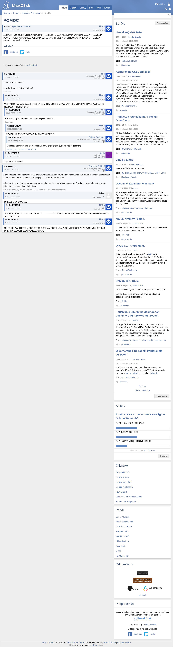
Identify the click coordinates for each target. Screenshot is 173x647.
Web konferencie (129, 106)
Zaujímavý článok (129, 177)
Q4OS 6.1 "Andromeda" (131, 245)
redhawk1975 (137, 164)
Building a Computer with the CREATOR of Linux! (143, 173)
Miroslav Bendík (134, 37)
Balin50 (135, 320)
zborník (154, 373)
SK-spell (142, 595)
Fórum (64, 8)
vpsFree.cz (95, 645)
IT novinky (126, 344)
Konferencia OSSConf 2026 (133, 71)
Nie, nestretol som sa (128, 432)
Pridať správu (162, 23)
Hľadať (169, 15)
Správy (83, 8)
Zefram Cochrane (97, 137)
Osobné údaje (109, 642)
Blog (91, 8)
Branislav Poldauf (97, 166)
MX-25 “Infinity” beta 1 (130, 218)
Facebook (13, 52)
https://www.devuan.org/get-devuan (137, 208)
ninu (103, 74)
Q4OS (151, 254)
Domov (7, 13)
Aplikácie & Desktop (31, 13)
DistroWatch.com (129, 270)
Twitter (28, 52)
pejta (102, 153)
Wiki (99, 8)
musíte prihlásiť (31, 65)
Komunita (126, 65)
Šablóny (170, 9)
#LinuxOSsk (150, 625)
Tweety (107, 8)
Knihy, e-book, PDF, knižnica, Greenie (142, 580)
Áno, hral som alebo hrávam (131, 423)
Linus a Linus (124, 159)
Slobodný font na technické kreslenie (21, 149)
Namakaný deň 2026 (129, 32)
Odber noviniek (124, 642)
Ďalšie (142, 387)
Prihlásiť (159, 4)
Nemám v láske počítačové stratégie (134, 441)
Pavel (134, 250)
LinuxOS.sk (16, 5)
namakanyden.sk (129, 61)
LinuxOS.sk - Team (76, 642)
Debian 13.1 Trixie (127, 280)
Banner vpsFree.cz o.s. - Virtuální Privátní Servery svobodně (142, 573)
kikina (102, 26)
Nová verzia (127, 212)
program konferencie (135, 373)
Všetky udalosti (142, 390)
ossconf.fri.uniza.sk (130, 377)
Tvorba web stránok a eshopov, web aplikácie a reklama (152, 588)
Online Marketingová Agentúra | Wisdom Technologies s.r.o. (132, 588)
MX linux (125, 235)
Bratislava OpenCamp (131, 149)
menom (135, 188)
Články (73, 8)
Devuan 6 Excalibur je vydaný (135, 183)
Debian (124, 301)
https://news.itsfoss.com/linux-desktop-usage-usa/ (143, 340)
